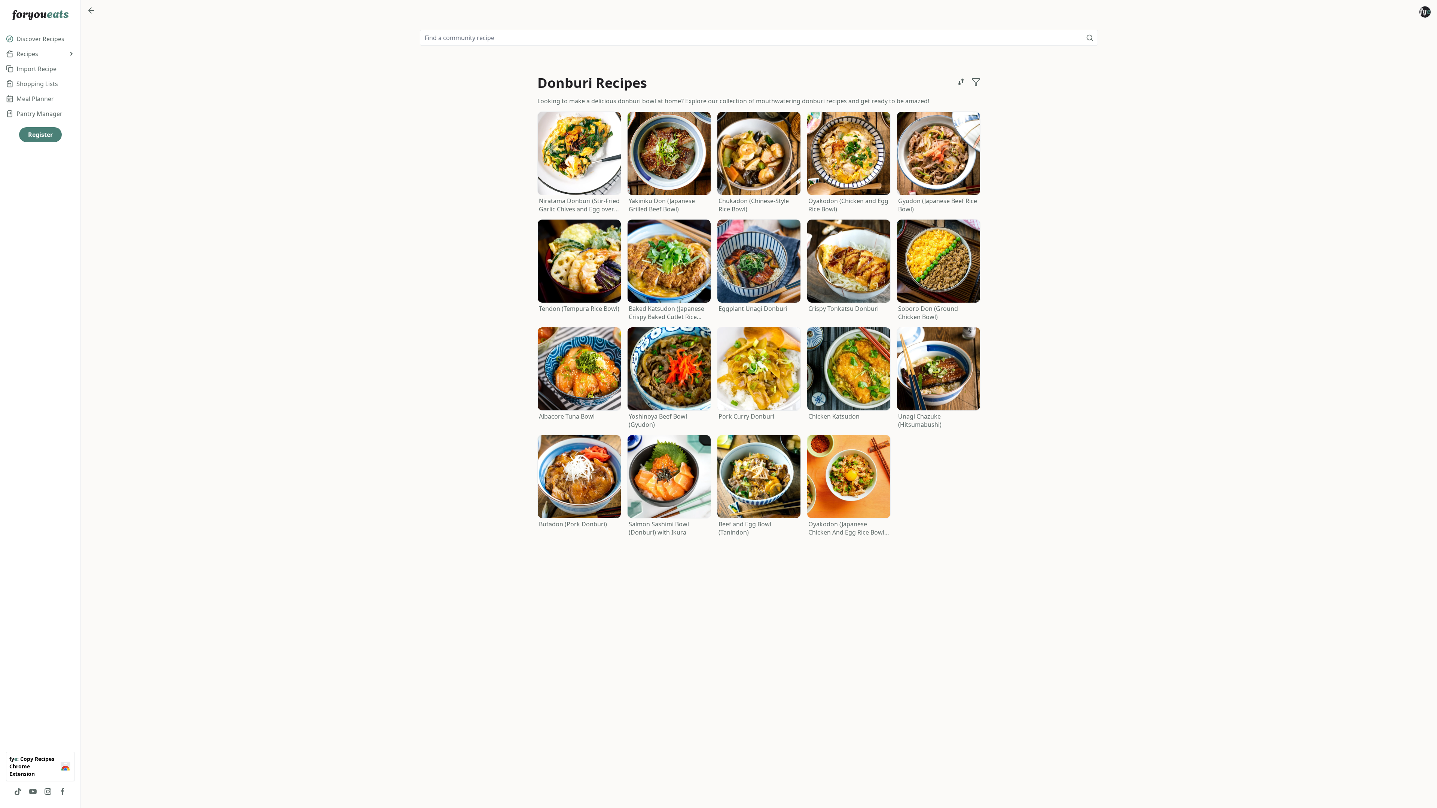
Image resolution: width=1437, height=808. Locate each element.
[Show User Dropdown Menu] (1425, 12)
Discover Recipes (40, 39)
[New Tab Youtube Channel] (32, 791)
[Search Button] (1089, 38)
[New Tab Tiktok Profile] (17, 791)
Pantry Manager (39, 114)
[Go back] (91, 10)
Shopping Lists (37, 84)
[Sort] (961, 81)
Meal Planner (35, 99)
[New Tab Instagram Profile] (47, 791)
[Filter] (975, 81)
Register (40, 135)
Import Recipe (36, 69)
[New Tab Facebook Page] (62, 791)
